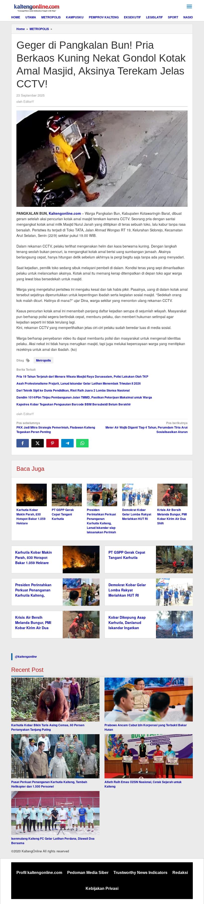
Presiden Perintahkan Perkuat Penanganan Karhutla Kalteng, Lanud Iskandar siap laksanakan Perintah (101, 520)
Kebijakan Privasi (102, 888)
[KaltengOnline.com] (37, 7)
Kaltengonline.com (65, 213)
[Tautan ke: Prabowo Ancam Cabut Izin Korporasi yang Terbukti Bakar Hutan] (148, 700)
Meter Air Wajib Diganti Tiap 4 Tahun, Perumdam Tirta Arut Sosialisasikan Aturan (146, 427)
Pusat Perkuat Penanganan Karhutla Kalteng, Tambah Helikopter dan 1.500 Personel (49, 784)
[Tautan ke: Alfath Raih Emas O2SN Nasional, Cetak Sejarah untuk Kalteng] (148, 756)
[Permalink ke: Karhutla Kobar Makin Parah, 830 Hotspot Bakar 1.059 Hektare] (31, 495)
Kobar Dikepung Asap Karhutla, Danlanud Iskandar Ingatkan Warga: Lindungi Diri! (127, 625)
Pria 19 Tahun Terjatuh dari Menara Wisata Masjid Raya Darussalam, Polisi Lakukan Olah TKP (82, 376)
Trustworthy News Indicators (140, 872)
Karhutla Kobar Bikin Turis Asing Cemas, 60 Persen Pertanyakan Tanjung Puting (47, 727)
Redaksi (180, 872)
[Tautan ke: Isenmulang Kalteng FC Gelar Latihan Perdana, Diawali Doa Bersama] (55, 813)
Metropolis (43, 360)
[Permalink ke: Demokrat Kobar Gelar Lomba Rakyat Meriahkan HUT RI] (137, 495)
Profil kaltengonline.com (39, 872)
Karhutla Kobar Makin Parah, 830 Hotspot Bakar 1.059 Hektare (31, 516)
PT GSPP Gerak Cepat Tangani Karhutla (63, 514)
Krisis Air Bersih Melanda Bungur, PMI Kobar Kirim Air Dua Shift (172, 516)
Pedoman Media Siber (87, 872)
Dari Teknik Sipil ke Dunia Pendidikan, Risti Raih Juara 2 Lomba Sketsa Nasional (73, 390)
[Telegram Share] (67, 443)
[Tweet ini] (37, 443)
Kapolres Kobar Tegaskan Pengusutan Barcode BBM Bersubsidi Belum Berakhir (73, 404)
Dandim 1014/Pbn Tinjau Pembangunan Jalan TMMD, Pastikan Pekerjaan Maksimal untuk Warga (84, 397)
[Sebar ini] (22, 443)
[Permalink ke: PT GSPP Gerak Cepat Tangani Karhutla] (67, 495)
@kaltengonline (26, 656)
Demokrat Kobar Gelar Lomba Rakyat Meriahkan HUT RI (136, 514)
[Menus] (189, 6)
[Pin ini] (52, 443)
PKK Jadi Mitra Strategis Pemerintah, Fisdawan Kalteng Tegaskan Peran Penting (55, 427)
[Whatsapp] (82, 443)
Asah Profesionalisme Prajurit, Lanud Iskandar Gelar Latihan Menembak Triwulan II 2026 (78, 383)
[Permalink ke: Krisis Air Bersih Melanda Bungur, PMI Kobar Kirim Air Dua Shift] (172, 495)
